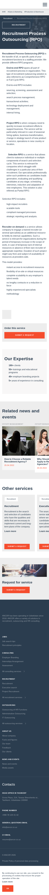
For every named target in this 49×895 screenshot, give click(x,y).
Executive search (9, 687)
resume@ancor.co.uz (11, 839)
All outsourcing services (12, 723)
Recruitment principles (11, 645)
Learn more (10, 531)
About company (9, 736)
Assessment (7, 665)
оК (8, 888)
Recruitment (7, 18)
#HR (4, 12)
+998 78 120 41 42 (10, 815)
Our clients (6, 751)
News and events (9, 764)
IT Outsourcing (8, 718)
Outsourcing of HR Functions (14, 710)
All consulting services (11, 671)
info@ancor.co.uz (9, 827)
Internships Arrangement (12, 661)
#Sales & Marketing (15, 12)
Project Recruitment (10, 691)
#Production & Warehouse (34, 12)
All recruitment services (12, 697)
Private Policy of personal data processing (20, 861)
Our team (6, 744)
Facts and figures (9, 740)
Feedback (6, 748)
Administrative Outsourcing (13, 713)
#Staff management (12, 424)
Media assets (8, 768)
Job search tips (8, 641)
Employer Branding (10, 657)
